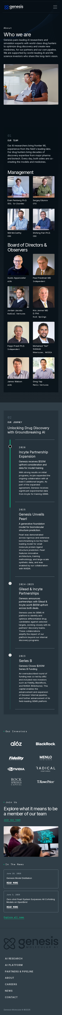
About (9, 977)
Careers (11, 984)
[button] (55, 7)
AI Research (13, 958)
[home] (14, 7)
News (9, 990)
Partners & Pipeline (19, 971)
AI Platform (14, 965)
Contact (11, 997)
